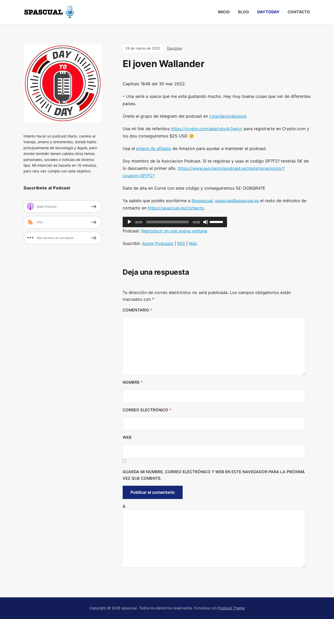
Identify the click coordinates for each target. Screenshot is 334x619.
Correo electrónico (147, 409)
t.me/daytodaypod (227, 116)
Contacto (299, 11)
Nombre (133, 382)
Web (127, 437)
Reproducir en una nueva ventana (174, 230)
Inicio (224, 11)
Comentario (137, 310)
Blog (243, 11)
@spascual (202, 200)
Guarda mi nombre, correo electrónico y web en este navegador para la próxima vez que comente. (214, 475)
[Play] (129, 222)
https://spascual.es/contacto (176, 208)
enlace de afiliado (153, 148)
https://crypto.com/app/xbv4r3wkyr (206, 128)
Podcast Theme (231, 608)
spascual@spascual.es (237, 200)
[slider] (217, 221)
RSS (181, 243)
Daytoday (268, 11)
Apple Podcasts (157, 243)
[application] (175, 222)
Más (193, 243)
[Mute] (205, 222)
